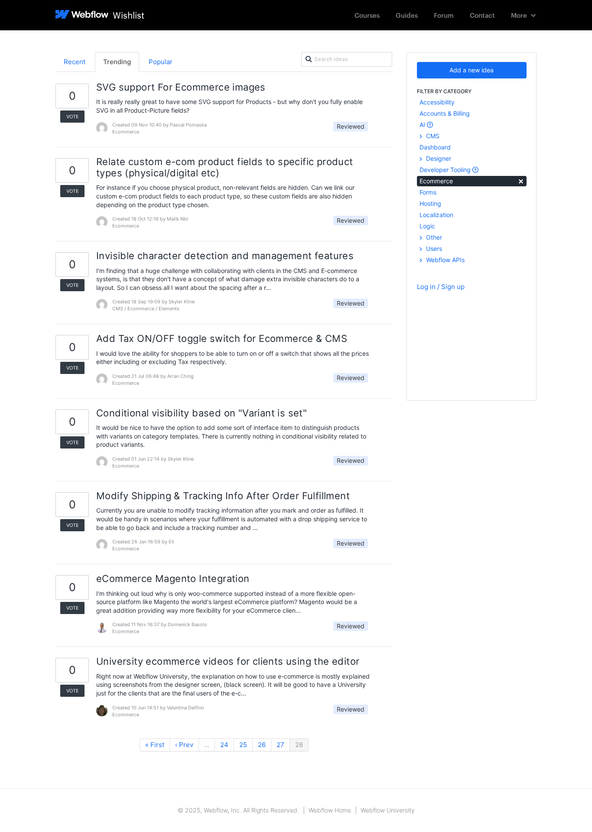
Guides (407, 15)
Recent (74, 62)
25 (243, 745)
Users (433, 248)
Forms (428, 192)
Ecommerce (472, 180)
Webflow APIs (444, 259)
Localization (436, 214)
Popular (160, 62)
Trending (117, 62)
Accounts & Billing (445, 113)
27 (280, 745)
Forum (444, 15)
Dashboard (435, 147)
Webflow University (388, 810)
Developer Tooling (446, 169)
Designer (437, 158)
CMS (431, 136)
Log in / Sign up (441, 287)
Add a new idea (471, 70)
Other (433, 237)
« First (154, 745)
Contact (482, 15)
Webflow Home (330, 810)
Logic (427, 226)
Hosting (430, 203)
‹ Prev (184, 745)
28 (299, 745)
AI (423, 124)
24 (224, 745)
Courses (367, 15)
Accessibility (437, 102)
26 (262, 745)
